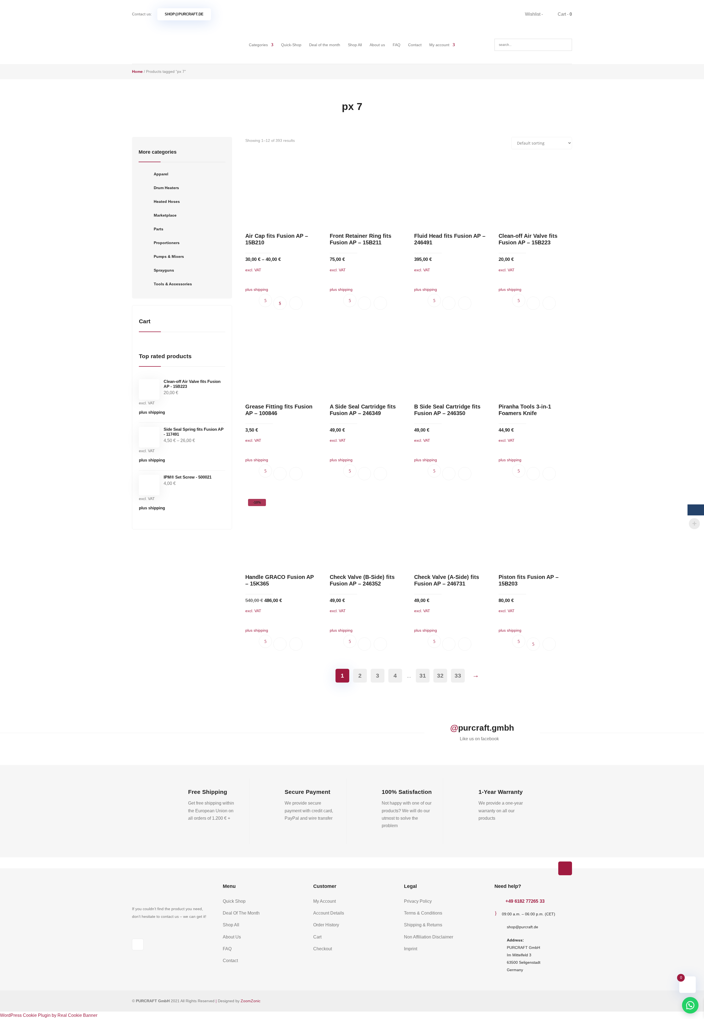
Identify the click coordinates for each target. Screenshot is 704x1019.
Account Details (328, 913)
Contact (415, 45)
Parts (158, 229)
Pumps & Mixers (169, 256)
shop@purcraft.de (184, 14)
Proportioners (167, 243)
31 (422, 675)
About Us (232, 937)
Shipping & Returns (423, 925)
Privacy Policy (418, 901)
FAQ (396, 45)
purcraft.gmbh (486, 727)
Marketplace (165, 215)
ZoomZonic (250, 1001)
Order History (326, 925)
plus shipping (152, 412)
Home (137, 71)
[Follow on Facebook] (138, 944)
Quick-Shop (291, 45)
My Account (324, 901)
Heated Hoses (167, 201)
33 (458, 675)
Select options (280, 303)
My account (439, 45)
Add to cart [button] (364, 303)
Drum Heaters (166, 188)
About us (377, 45)
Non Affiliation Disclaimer (428, 937)
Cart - (564, 14)
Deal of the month (324, 45)
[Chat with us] (690, 1005)
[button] (295, 303)
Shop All (355, 45)
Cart (317, 937)
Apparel (161, 174)
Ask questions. (265, 300)
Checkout (322, 948)
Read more (533, 644)
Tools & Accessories (173, 284)
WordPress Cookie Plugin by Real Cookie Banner (48, 1015)
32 (440, 675)
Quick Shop (234, 901)
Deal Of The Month (241, 913)
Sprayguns (164, 270)
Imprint (410, 948)
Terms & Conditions (423, 913)
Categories (258, 45)
